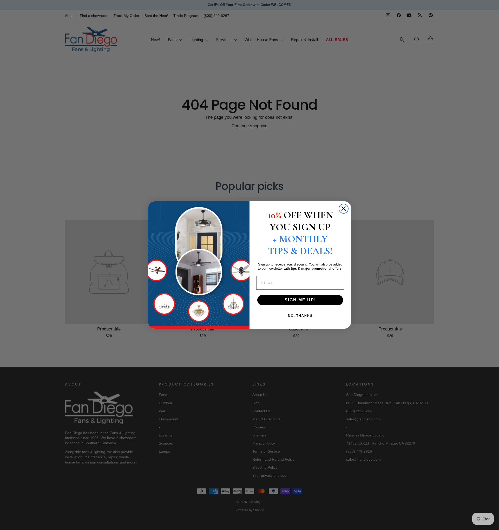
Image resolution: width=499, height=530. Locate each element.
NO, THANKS (300, 315)
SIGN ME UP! (300, 300)
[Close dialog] (343, 208)
